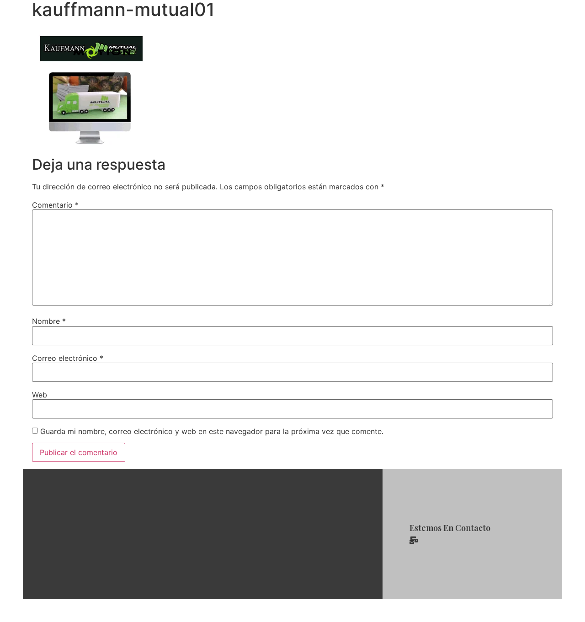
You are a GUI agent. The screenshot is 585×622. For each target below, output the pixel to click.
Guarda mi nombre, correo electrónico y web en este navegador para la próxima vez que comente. (211, 431)
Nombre (49, 321)
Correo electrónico (67, 358)
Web (39, 394)
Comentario (55, 205)
